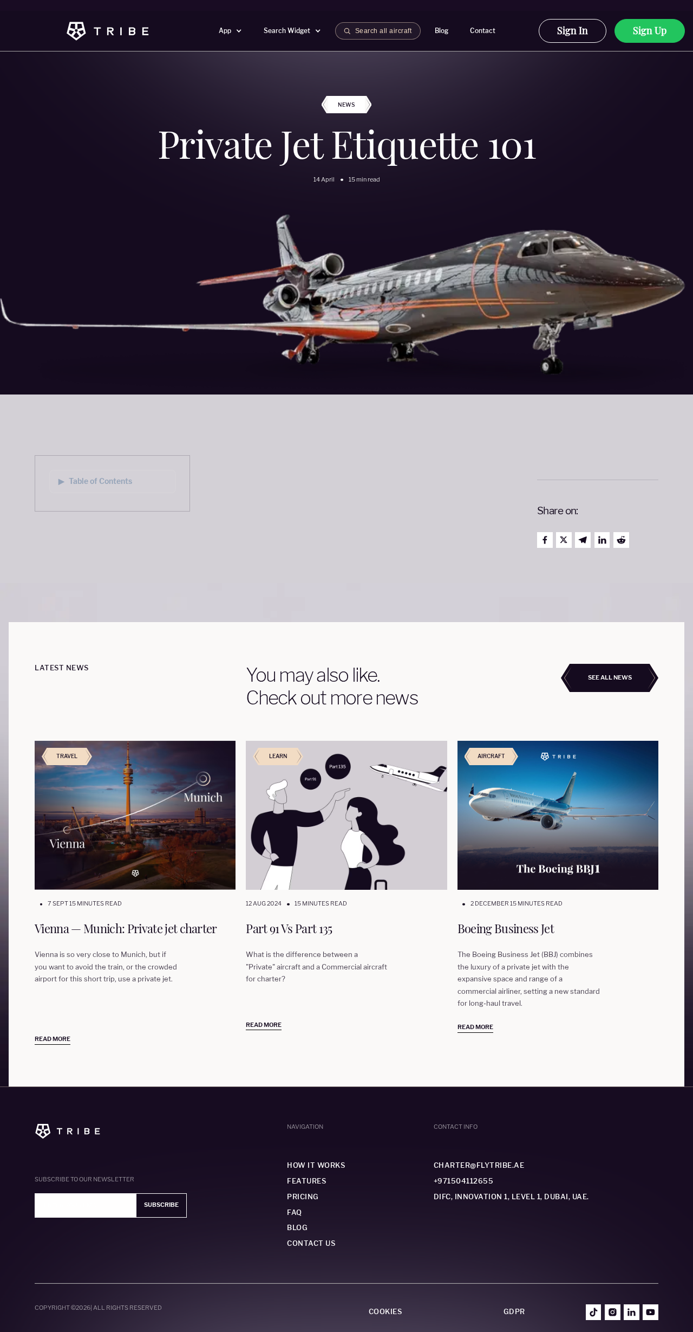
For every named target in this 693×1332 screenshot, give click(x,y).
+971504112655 (464, 1181)
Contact (482, 31)
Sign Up (649, 30)
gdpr (514, 1312)
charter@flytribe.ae (479, 1165)
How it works (316, 1165)
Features (306, 1181)
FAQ (294, 1212)
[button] (230, 31)
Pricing (303, 1197)
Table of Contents (95, 481)
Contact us (311, 1243)
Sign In (572, 30)
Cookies (385, 1312)
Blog (441, 31)
